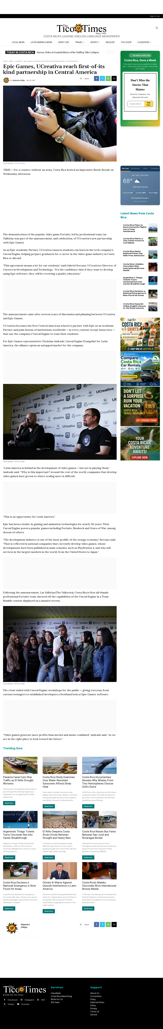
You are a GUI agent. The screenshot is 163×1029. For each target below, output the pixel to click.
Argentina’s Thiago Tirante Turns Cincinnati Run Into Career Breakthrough (18, 834)
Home (5, 61)
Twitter (11, 1004)
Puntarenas (155, 168)
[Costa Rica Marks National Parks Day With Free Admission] (152, 254)
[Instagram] (21, 999)
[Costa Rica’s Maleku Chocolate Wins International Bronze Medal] (99, 870)
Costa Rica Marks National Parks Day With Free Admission (133, 253)
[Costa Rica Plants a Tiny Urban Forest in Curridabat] (152, 241)
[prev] (108, 52)
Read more (9, 803)
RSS (43, 1000)
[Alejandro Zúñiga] (6, 80)
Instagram (29, 1000)
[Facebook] (96, 78)
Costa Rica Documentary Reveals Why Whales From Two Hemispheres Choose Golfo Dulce (97, 782)
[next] (112, 52)
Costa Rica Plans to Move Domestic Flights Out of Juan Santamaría (135, 228)
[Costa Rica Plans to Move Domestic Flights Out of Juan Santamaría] (152, 228)
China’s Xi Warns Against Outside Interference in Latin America (59, 885)
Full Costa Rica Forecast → (140, 198)
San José (125, 168)
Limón (145, 168)
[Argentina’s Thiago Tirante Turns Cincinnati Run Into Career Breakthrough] (20, 819)
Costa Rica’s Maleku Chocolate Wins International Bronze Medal (99, 885)
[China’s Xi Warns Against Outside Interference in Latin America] (60, 870)
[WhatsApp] (108, 78)
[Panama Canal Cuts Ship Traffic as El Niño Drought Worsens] (20, 765)
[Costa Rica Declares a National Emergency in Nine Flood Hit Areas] (20, 870)
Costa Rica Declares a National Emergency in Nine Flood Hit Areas (19, 885)
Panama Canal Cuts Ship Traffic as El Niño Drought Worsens (18, 780)
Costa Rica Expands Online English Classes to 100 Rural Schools (134, 306)
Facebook (13, 1000)
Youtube (25, 1004)
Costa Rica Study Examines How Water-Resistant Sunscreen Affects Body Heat (59, 782)
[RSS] (38, 999)
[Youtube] (18, 1004)
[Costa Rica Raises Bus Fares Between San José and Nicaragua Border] (99, 819)
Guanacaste (135, 168)
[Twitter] (102, 78)
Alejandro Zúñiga (19, 80)
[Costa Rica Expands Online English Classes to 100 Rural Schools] (152, 306)
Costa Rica (18, 61)
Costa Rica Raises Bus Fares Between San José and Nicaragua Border (99, 834)
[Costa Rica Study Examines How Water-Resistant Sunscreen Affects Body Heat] (60, 765)
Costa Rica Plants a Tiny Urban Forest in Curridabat (133, 240)
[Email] (114, 78)
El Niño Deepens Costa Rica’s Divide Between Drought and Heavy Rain (57, 834)
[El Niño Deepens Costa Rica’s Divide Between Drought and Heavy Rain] (60, 819)
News (11, 61)
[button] (157, 28)
